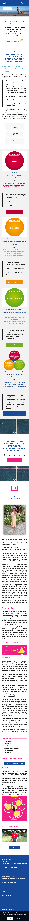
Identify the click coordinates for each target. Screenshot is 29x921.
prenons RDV (16, 898)
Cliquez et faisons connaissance (10, 882)
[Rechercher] (21, 3)
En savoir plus (18, 918)
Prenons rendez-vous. (14, 460)
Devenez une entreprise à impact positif (12, 867)
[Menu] (25, 3)
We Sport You (6, 585)
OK (10, 918)
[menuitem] (21, 3)
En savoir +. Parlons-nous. (14, 211)
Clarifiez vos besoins (7, 898)
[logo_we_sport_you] (12, 3)
